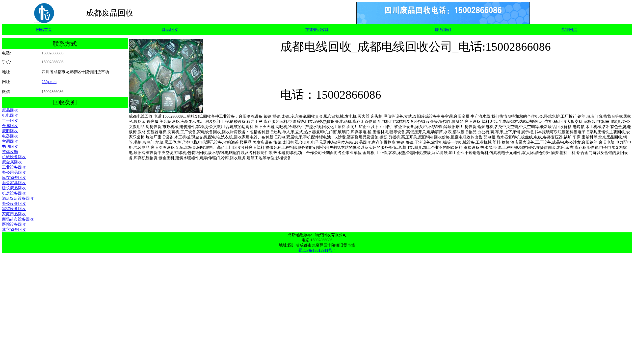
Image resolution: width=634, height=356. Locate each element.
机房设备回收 (14, 193)
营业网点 (569, 29)
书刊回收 (10, 146)
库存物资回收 (14, 178)
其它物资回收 (14, 229)
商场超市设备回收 (18, 219)
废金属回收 (12, 162)
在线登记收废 (317, 29)
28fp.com (49, 82)
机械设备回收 (14, 157)
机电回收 (10, 115)
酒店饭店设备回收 (18, 198)
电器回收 (10, 136)
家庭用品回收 (14, 214)
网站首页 (44, 29)
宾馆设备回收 (14, 209)
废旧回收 (10, 131)
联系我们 (443, 29)
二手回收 (10, 120)
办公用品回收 (14, 172)
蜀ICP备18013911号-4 (317, 250)
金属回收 (10, 126)
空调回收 (10, 141)
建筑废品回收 (14, 188)
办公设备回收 (14, 203)
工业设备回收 (14, 167)
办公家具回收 (14, 183)
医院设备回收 (14, 224)
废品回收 (170, 29)
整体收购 (10, 152)
